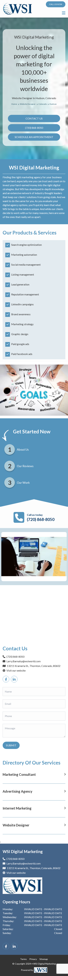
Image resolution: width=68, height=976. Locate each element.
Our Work (23, 482)
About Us (23, 449)
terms (23, 959)
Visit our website (16, 670)
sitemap (43, 959)
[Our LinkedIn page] (14, 679)
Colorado (42, 104)
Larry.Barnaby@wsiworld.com (23, 661)
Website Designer (28, 104)
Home (14, 104)
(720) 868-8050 (34, 127)
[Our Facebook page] (6, 679)
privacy (33, 959)
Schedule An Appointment (34, 137)
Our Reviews (25, 466)
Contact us (34, 118)
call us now (55, 4)
